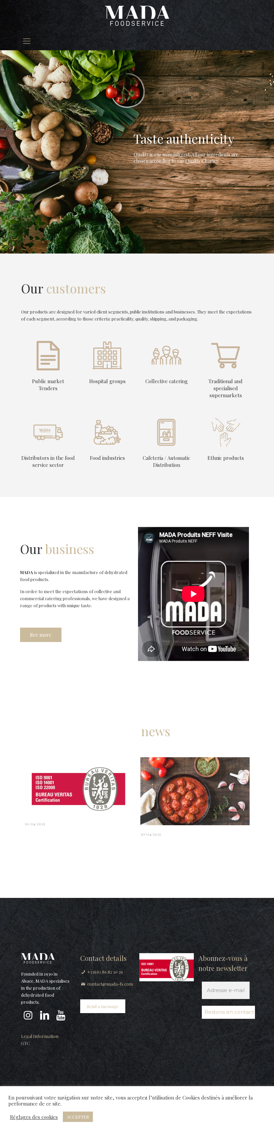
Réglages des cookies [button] (34, 1117)
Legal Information (39, 1036)
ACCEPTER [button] (78, 1117)
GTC (25, 1043)
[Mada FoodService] (137, 15)
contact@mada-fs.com (110, 984)
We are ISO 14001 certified (63, 831)
